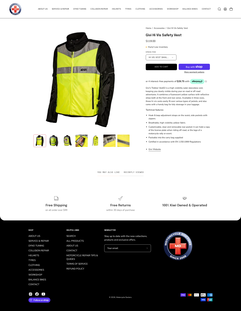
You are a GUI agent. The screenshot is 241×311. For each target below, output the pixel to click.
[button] (128, 9)
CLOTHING (34, 265)
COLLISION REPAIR (38, 250)
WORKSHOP (35, 274)
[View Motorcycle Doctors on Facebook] (37, 294)
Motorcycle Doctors (124, 297)
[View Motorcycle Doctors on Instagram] (30, 294)
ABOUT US (34, 236)
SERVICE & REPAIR (38, 241)
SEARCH (71, 236)
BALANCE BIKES (37, 279)
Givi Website (155, 149)
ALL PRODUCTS (75, 241)
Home (148, 28)
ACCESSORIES (36, 269)
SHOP (30, 230)
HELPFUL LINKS (72, 230)
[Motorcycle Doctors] (15, 9)
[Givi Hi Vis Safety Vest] (39, 140)
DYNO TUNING (36, 245)
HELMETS (33, 255)
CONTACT (33, 284)
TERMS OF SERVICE (77, 263)
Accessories (159, 28)
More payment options (194, 72)
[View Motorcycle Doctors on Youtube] (43, 294)
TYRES (32, 260)
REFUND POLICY (75, 268)
